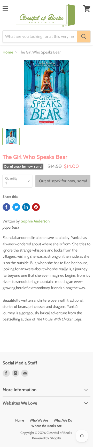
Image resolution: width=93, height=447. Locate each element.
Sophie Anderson (35, 221)
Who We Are (39, 420)
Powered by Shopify (46, 438)
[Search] (83, 36)
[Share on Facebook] (6, 207)
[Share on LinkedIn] (26, 207)
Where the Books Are (46, 426)
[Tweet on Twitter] (16, 207)
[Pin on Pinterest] (36, 207)
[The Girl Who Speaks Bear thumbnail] (11, 136)
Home (8, 52)
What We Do (63, 420)
